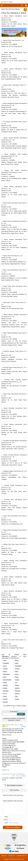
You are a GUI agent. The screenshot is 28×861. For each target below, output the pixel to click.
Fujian (16, 663)
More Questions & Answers (14, 785)
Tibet (16, 696)
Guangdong (18, 666)
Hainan (5, 671)
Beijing (17, 660)
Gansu (5, 666)
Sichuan (17, 693)
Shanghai (17, 691)
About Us (4, 855)
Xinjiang (5, 699)
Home (3, 9)
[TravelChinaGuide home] (7, 2)
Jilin (16, 682)
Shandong (6, 691)
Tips (6, 9)
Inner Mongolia (7, 679)
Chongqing (6, 663)
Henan (17, 674)
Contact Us (11, 855)
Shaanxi (17, 688)
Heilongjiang (6, 674)
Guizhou (17, 668)
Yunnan (17, 699)
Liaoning (5, 685)
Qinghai (5, 688)
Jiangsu (17, 679)
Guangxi (5, 668)
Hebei (16, 671)
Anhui (4, 660)
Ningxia (17, 685)
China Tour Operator (14, 9)
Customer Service (22, 855)
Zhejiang (5, 702)
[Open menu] (1, 5)
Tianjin (5, 696)
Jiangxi (5, 682)
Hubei (4, 677)
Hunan (17, 677)
